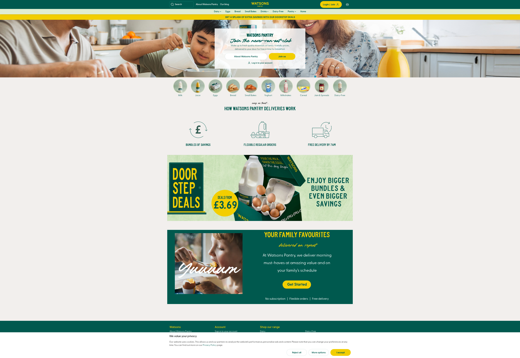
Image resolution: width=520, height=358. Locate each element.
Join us (282, 56)
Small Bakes (250, 12)
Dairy (216, 12)
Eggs (227, 12)
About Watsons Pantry (207, 4)
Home (303, 12)
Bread (237, 12)
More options (319, 352)
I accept (341, 352)
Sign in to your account (226, 331)
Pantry (291, 12)
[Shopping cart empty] (347, 4)
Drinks (264, 12)
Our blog (224, 4)
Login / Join (329, 4)
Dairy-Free (278, 12)
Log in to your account (262, 63)
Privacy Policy (210, 345)
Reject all (296, 352)
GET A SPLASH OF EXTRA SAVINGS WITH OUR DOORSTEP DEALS (260, 17)
